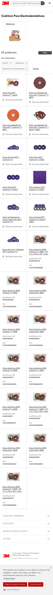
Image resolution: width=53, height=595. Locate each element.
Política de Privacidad (30, 553)
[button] (11, 590)
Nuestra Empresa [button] (13, 516)
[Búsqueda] (43, 3)
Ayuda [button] (7, 539)
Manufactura (20, 63)
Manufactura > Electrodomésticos (13, 69)
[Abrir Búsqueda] (49, 3)
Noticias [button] (8, 524)
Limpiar (36, 69)
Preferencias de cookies (21, 555)
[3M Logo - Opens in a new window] (5, 3)
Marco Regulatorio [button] (15, 531)
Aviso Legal (17, 553)
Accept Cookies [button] (35, 584)
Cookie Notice (9, 579)
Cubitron (5, 63)
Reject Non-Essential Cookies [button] (15, 584)
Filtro (45, 53)
